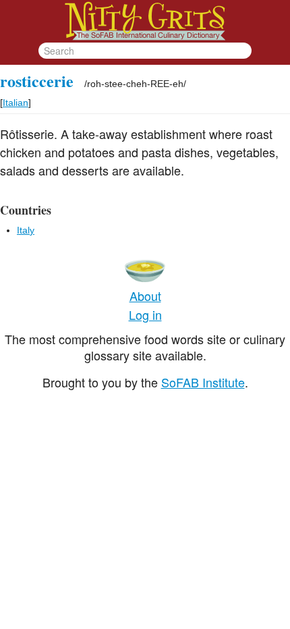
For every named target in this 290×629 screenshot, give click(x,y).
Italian (15, 102)
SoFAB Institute (203, 382)
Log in (145, 314)
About (145, 295)
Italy (25, 230)
